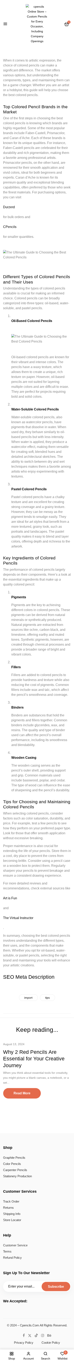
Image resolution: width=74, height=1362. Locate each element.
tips (47, 997)
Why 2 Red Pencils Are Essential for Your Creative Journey (34, 1058)
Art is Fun (10, 898)
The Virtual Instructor (18, 918)
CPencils (9, 227)
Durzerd (9, 207)
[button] (66, 24)
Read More (22, 1093)
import (28, 997)
